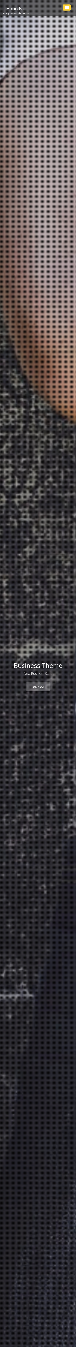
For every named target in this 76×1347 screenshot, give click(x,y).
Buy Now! (38, 686)
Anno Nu (16, 8)
